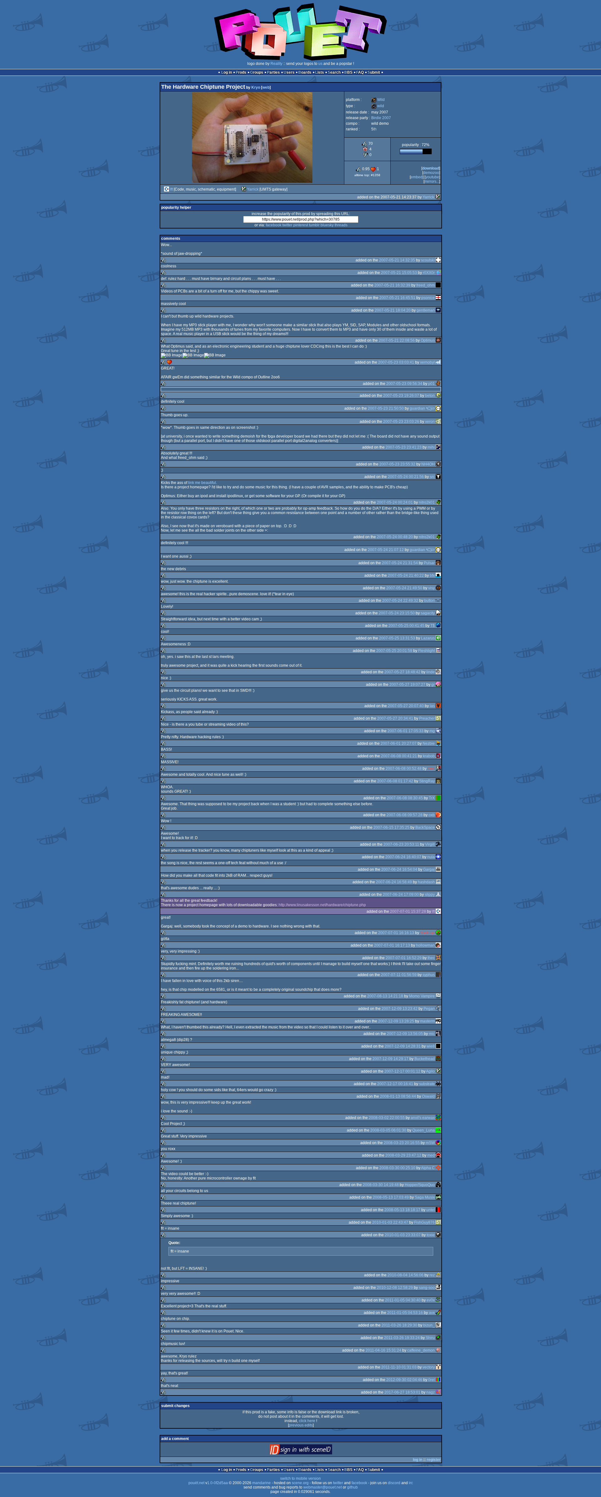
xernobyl (427, 362)
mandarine (261, 1483)
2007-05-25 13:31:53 (397, 638)
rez (432, 1275)
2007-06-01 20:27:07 (399, 743)
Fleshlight (426, 651)
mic (432, 1034)
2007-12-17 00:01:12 (402, 1071)
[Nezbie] (438, 743)
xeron (430, 421)
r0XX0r (429, 273)
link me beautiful (202, 483)
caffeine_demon (421, 1350)
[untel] (438, 1210)
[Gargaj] (438, 869)
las (432, 706)
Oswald (428, 1096)
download (430, 168)
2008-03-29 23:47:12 (403, 1155)
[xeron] (438, 421)
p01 (431, 383)
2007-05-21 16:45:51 (397, 298)
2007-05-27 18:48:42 (402, 672)
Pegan (429, 1008)
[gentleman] (438, 310)
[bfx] (438, 575)
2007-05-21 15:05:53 (399, 273)
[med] (438, 1155)
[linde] (438, 672)
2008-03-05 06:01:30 (388, 1130)
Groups (256, 72)
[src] (438, 477)
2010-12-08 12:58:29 (395, 1287)
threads (341, 225)
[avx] (438, 1313)
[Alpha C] (438, 1168)
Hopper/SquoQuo (420, 1185)
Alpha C (428, 1168)
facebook (273, 225)
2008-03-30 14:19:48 (381, 1185)
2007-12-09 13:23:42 (400, 1008)
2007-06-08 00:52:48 (404, 768)
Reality (276, 63)
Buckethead (424, 1059)
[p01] (438, 383)
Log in (226, 72)
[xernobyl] (438, 362)
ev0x (431, 1300)
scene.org (300, 1483)
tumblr (314, 225)
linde (430, 672)
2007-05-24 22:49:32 (400, 600)
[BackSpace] (438, 827)
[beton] (438, 395)
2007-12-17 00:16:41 (395, 1084)
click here (307, 1421)
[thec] (438, 958)
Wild (378, 99)
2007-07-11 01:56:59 (399, 975)
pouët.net (196, 1483)
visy (431, 588)
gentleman (426, 310)
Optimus (428, 340)
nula (431, 857)
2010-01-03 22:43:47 (390, 1222)
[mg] (438, 731)
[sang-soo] (438, 1287)
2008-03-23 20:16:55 (402, 1143)
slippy (430, 894)
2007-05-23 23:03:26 (401, 421)
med (431, 1155)
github (352, 1487)
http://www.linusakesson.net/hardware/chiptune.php (322, 905)
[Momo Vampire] (438, 996)
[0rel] (438, 1380)
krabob (429, 756)
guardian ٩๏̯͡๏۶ (422, 408)
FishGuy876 (424, 1222)
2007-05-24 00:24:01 (395, 502)
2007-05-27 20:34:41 (395, 718)
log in (417, 1460)
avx (432, 1313)
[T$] (438, 625)
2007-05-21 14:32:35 (397, 260)
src (432, 477)
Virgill (430, 844)
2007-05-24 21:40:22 (406, 575)
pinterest (300, 225)
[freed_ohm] (438, 285)
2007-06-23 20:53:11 (401, 844)
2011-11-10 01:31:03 (399, 1367)
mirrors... (431, 181)
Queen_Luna (423, 1130)
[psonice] (438, 298)
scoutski (428, 260)
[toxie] (438, 1235)
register (434, 1460)
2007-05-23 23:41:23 (404, 447)
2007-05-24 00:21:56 (406, 477)
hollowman (425, 945)
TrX (432, 798)
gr (433, 684)
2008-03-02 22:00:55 (387, 1118)
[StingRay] (438, 781)
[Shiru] (438, 1338)
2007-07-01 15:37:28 (408, 911)
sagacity (428, 613)
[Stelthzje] (438, 933)
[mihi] (438, 447)
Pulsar (429, 563)
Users (289, 72)
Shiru (430, 1338)
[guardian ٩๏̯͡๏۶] (438, 408)
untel (430, 1210)
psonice (428, 298)
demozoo (431, 173)
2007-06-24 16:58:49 (394, 882)
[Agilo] (438, 1071)
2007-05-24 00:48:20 (395, 537)
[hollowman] (438, 945)
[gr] (438, 684)
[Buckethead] (438, 1059)
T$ (432, 625)
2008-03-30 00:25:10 (397, 1168)
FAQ (360, 72)
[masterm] (438, 1021)
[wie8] (438, 1046)
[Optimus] (438, 340)
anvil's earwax (423, 1118)
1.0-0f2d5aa (217, 1483)
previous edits (301, 1425)
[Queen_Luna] (438, 1130)
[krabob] (438, 756)
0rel (431, 1380)
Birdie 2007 (381, 118)
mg (432, 731)
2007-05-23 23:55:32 (397, 464)
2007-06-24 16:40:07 (403, 857)
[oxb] (438, 815)
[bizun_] (438, 1325)
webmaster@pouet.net (322, 1487)
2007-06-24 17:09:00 (401, 894)
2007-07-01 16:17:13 (392, 945)
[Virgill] (438, 844)
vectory (429, 1367)
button (429, 600)
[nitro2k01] (438, 502)
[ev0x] (438, 1300)
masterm (427, 1021)
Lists (319, 72)
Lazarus (428, 638)
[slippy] (438, 894)
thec (431, 958)
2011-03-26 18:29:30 (399, 1325)
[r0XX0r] (438, 273)
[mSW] (438, 1143)
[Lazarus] (438, 638)
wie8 (431, 1046)
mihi (431, 447)
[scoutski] (438, 260)
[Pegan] (438, 1008)
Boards (304, 72)
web (266, 87)
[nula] (438, 857)
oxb (432, 815)
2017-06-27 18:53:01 (402, 1392)
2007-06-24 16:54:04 (399, 869)
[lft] (166, 189)
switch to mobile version (300, 1478)
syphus (429, 975)
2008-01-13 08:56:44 (398, 1096)
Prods (241, 72)
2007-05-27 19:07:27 (407, 684)
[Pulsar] (438, 563)
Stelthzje (427, 933)
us (320, 63)
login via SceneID (311, 1450)
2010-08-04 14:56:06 (406, 1275)
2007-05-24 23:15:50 (397, 613)
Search (334, 72)
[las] (438, 706)
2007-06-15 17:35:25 (391, 827)
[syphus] (438, 975)
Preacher (427, 718)
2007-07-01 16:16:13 (396, 933)
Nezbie (429, 743)
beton (430, 395)
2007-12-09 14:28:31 (403, 1046)
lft (171, 189)
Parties (273, 72)
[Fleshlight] (438, 651)
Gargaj (429, 869)
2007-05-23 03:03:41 (396, 362)
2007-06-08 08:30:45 (405, 798)
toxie (431, 1235)
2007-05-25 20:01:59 (394, 651)
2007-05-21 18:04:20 (393, 310)
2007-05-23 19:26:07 (401, 395)
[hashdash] (438, 882)
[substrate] (438, 1084)
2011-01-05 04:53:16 (405, 1313)
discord (394, 1483)
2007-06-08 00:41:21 (399, 756)
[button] (438, 600)
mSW (430, 1143)
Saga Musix (425, 1197)
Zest (431, 768)
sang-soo (427, 1287)
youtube (432, 177)
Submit (373, 72)
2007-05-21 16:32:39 (392, 285)
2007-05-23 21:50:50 (386, 408)
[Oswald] (438, 1096)
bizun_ (429, 1325)
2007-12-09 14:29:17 (390, 1059)
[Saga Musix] (438, 1197)
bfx (432, 575)
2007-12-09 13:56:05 (405, 1034)
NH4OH (428, 464)
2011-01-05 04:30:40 (403, 1300)
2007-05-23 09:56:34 (404, 383)
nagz (430, 1392)
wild (377, 106)
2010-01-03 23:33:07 (403, 1235)
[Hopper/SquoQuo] (438, 1185)
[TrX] (438, 798)
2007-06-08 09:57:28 (405, 815)
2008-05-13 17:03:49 (391, 1197)
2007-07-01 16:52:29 (404, 958)
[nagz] (438, 1392)
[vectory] (438, 1367)
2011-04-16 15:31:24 (383, 1350)
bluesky (327, 225)
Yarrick (253, 189)
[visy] (438, 588)
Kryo (255, 87)
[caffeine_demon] (438, 1350)
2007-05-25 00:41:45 (406, 625)
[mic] (438, 1034)
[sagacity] (438, 613)
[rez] (438, 1275)
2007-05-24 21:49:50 (404, 588)
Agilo (430, 1071)
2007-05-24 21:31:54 (400, 563)
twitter (287, 225)
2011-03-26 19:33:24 (402, 1338)
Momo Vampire (422, 996)
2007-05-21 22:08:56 (397, 340)
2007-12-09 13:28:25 (396, 1021)
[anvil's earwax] (438, 1118)
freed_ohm (425, 285)
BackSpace (425, 827)
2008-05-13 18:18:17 (402, 1210)
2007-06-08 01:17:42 (395, 781)
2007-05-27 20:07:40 (406, 706)
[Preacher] (438, 718)
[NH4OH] (438, 464)
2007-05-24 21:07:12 (386, 550)
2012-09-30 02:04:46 (404, 1380)
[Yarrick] (243, 189)
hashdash (426, 882)
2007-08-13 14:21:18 (385, 996)
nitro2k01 (427, 502)
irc (411, 1483)
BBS (348, 72)
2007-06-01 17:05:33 (406, 731)
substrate (427, 1084)
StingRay (427, 781)
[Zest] (438, 768)
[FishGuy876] (438, 1222)
